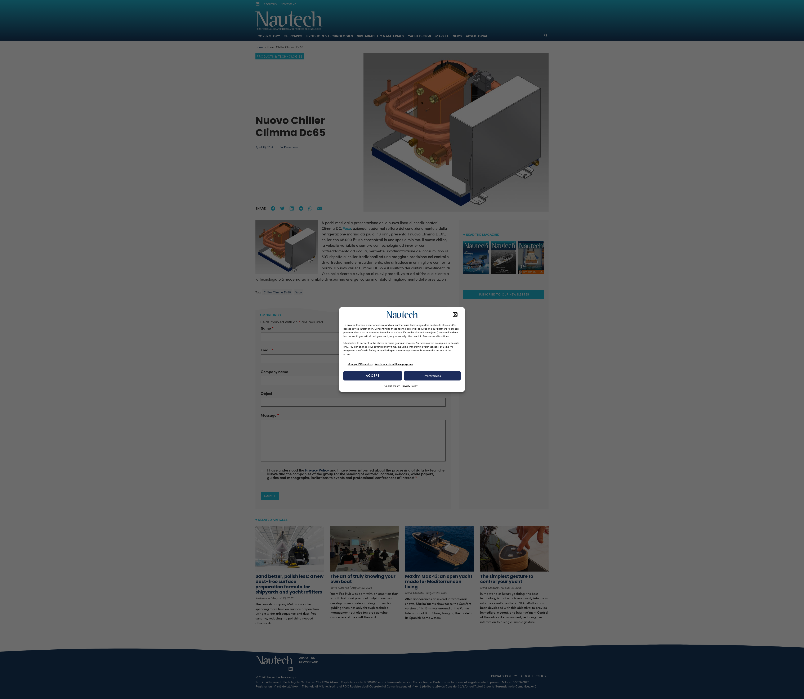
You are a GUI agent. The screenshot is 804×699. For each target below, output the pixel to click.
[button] (455, 314)
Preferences (432, 376)
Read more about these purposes (394, 364)
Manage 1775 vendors (360, 364)
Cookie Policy (392, 385)
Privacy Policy (409, 385)
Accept (373, 375)
